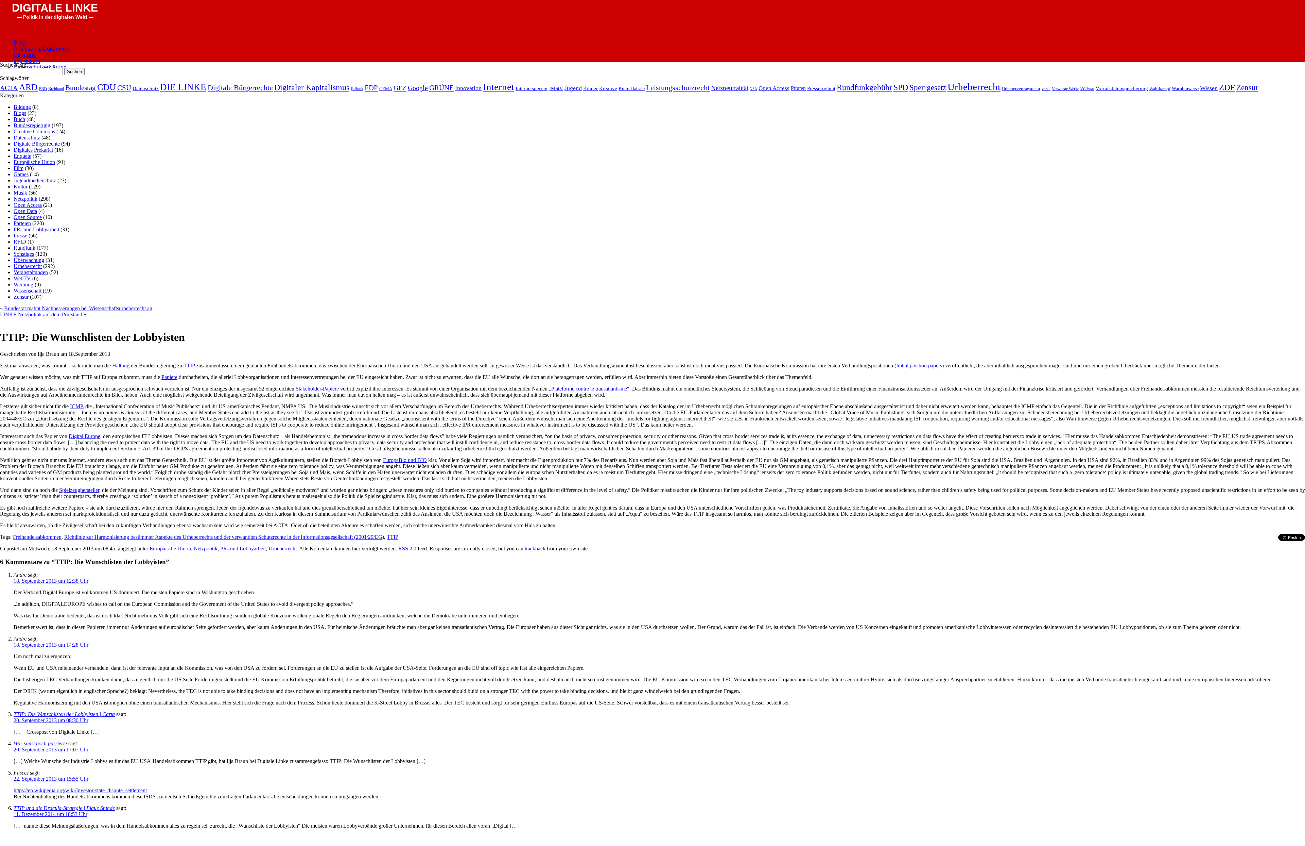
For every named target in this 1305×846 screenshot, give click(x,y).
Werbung (23, 284)
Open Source (28, 217)
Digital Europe (84, 436)
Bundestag (80, 88)
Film (18, 168)
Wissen (1209, 88)
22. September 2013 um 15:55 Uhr (51, 779)
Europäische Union (34, 162)
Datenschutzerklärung (40, 67)
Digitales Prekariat (33, 150)
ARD (28, 87)
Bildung (22, 107)
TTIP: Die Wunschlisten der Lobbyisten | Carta (64, 714)
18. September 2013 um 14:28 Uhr (51, 645)
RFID (20, 242)
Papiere (169, 377)
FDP (371, 88)
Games (21, 174)
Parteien (22, 223)
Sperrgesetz (927, 87)
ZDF (1227, 87)
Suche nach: (13, 65)
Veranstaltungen (31, 272)
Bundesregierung (32, 125)
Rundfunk (24, 248)
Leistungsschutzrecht (678, 87)
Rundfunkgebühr (864, 87)
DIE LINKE (183, 87)
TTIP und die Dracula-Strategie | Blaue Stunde (64, 808)
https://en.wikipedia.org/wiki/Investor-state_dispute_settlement (80, 790)
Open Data (25, 211)
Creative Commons (34, 131)
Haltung (120, 365)
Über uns (25, 55)
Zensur (1247, 87)
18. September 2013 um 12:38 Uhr (51, 581)
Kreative (608, 88)
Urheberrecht (973, 86)
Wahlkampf (1159, 88)
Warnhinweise (1185, 88)
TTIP (189, 365)
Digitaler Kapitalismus (311, 87)
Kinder (590, 88)
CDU (106, 87)
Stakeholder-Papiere (318, 389)
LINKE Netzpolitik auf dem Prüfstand (41, 314)
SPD (900, 87)
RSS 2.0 (407, 548)
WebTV (22, 278)
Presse (20, 235)
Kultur (21, 186)
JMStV (556, 88)
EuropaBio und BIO (405, 460)
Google (418, 88)
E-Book (357, 89)
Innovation (468, 88)
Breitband (56, 89)
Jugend (573, 88)
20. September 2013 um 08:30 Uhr (51, 720)
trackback (535, 548)
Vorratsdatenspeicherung (1122, 88)
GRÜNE (441, 88)
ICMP (76, 406)
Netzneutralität (729, 88)
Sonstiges (24, 254)
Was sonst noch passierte (40, 743)
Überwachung (29, 260)
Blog (19, 43)
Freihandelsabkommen (37, 537)
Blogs (20, 113)
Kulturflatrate (632, 88)
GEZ (400, 88)
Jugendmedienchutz (35, 180)
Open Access (774, 88)
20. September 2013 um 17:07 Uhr (51, 749)
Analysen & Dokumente (42, 49)
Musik (20, 193)
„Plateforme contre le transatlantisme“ (589, 389)
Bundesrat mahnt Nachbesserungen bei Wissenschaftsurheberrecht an (78, 308)
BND (43, 89)
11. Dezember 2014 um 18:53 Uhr (50, 814)
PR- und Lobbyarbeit (36, 229)
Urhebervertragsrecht (1021, 88)
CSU (124, 88)
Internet (498, 86)
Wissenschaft (27, 291)
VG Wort (1087, 89)
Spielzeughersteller (79, 490)
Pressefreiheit (821, 88)
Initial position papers (919, 365)
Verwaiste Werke (1065, 89)
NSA (753, 89)
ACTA (9, 88)
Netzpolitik (25, 199)
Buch (19, 119)
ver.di (1046, 88)
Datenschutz (146, 88)
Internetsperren (531, 88)
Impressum (27, 61)
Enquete (22, 156)
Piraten (798, 88)
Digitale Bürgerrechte (240, 88)
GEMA (385, 88)
